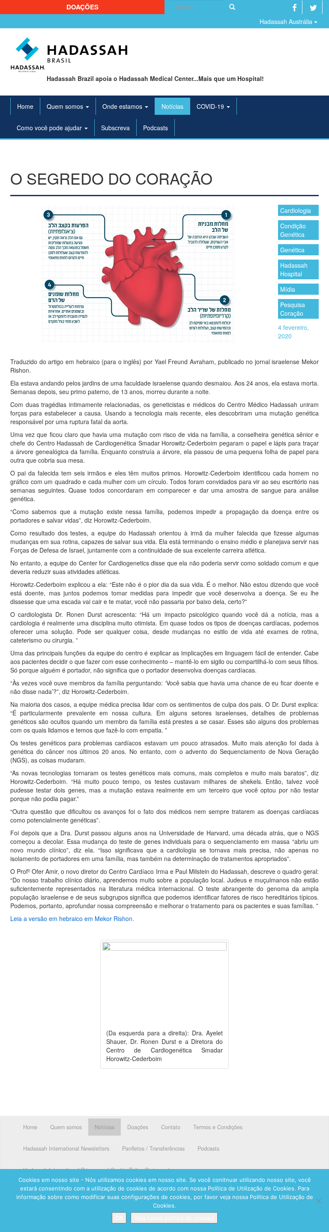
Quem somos (66, 106)
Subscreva (115, 127)
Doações (82, 7)
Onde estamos (123, 106)
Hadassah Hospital (294, 269)
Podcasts (155, 127)
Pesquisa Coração (292, 308)
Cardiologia (295, 210)
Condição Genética (293, 230)
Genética (292, 249)
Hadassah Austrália (287, 21)
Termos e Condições (217, 1127)
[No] (318, 1200)
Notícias (172, 106)
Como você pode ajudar (50, 127)
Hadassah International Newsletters (66, 1148)
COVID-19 (211, 106)
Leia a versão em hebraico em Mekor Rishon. (72, 918)
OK (119, 1217)
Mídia (287, 289)
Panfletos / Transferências (153, 1148)
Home (25, 106)
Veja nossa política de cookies (174, 1217)
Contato (170, 1127)
